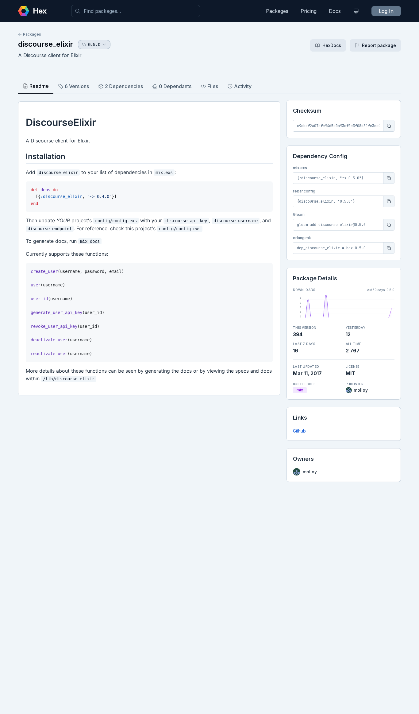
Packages (277, 11)
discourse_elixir (45, 44)
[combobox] (135, 11)
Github (299, 430)
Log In (386, 11)
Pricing (309, 11)
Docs (335, 11)
